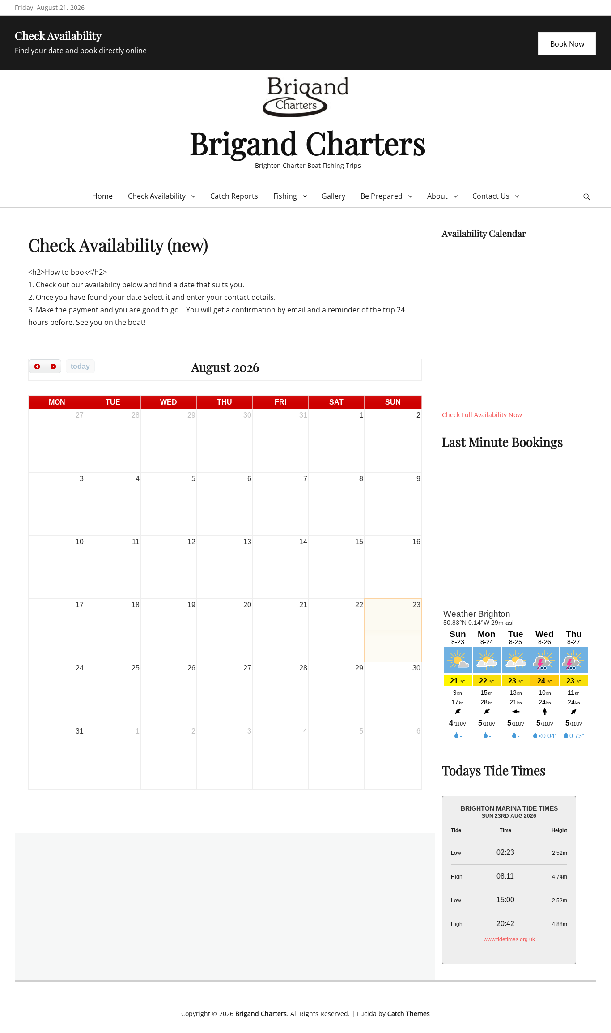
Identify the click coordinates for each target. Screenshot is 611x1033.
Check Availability (157, 196)
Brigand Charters (308, 142)
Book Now (567, 44)
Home (102, 196)
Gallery (333, 196)
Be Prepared (382, 196)
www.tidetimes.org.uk (509, 939)
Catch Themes (408, 1013)
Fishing (285, 196)
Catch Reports (234, 196)
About (437, 196)
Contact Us (490, 196)
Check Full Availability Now (482, 414)
